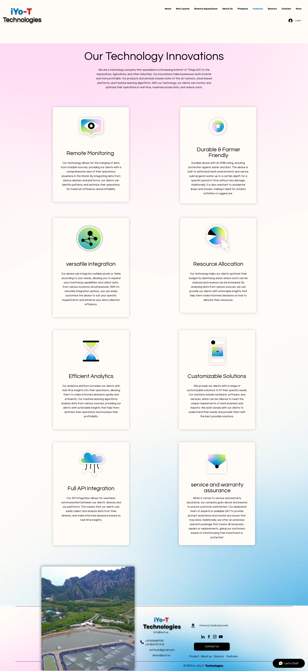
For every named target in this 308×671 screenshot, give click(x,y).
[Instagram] (214, 636)
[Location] (193, 625)
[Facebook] (208, 636)
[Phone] (142, 642)
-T (203, 665)
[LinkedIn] (203, 636)
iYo (199, 665)
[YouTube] (220, 636)
